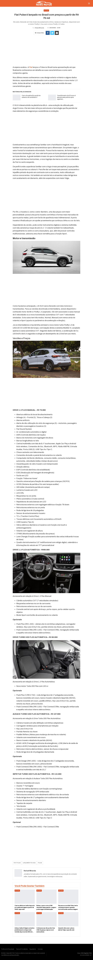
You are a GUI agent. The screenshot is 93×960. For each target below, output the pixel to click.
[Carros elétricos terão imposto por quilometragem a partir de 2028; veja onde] (25, 897)
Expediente (33, 949)
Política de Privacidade (7, 949)
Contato (40, 949)
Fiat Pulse (17, 862)
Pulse (40, 862)
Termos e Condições (22, 949)
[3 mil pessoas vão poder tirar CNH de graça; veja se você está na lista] (46, 919)
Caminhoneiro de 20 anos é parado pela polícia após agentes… (66, 97)
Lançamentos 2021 (29, 862)
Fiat (30, 67)
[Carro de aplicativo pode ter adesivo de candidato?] (17, 97)
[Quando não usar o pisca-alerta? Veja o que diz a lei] (68, 919)
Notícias (46, 10)
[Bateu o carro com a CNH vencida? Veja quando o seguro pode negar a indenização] (46, 897)
